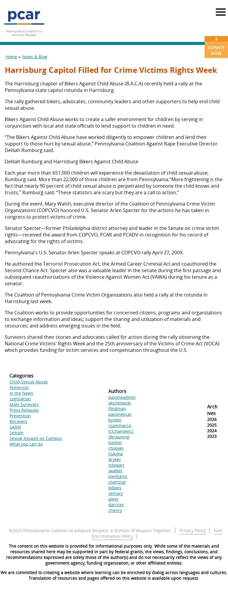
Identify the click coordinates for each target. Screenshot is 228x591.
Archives (212, 409)
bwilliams (117, 476)
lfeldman (117, 408)
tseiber (115, 442)
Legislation (20, 399)
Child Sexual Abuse (29, 382)
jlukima (115, 454)
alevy (113, 499)
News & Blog (34, 56)
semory (115, 493)
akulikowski (119, 403)
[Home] (24, 38)
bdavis (114, 487)
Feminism (19, 387)
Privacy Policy (193, 530)
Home (11, 56)
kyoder (115, 420)
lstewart (116, 465)
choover (116, 448)
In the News (21, 393)
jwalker (115, 471)
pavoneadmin (122, 397)
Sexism (16, 432)
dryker (114, 459)
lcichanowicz (121, 431)
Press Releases (24, 410)
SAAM (15, 427)
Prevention (20, 415)
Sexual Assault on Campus (36, 438)
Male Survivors (24, 404)
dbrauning (118, 437)
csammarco (119, 425)
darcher (116, 504)
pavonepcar (120, 414)
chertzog (117, 482)
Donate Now (216, 46)
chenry (115, 510)
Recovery (18, 421)
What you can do (26, 444)
